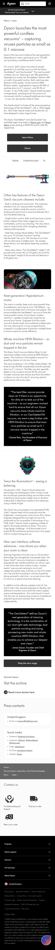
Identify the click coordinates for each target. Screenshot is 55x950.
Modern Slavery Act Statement (27, 900)
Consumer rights (10, 900)
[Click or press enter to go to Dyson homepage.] (11, 5)
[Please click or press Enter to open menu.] (4, 3)
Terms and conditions (22, 892)
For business (10, 868)
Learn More (27, 137)
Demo (27, 148)
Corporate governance (12, 909)
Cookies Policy (21, 896)
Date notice (25, 909)
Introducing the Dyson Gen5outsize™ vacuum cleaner (17, 11)
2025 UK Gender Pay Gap (30, 904)
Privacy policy (9, 892)
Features (15, 160)
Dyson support (10, 852)
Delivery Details (10, 896)
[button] (13, 884)
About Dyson (10, 876)
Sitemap (41, 900)
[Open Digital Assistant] (46, 940)
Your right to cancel (35, 896)
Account (8, 860)
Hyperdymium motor (31, 160)
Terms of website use (38, 892)
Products (8, 844)
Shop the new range (27, 663)
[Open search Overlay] (33, 3)
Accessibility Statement (12, 904)
